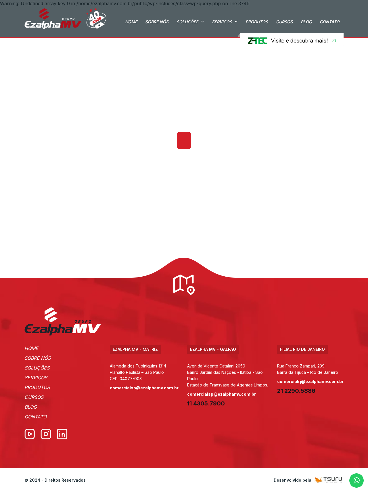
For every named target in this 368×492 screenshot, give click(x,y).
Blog (306, 21)
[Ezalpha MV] (65, 18)
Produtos (257, 21)
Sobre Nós (156, 21)
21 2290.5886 (296, 390)
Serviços (222, 21)
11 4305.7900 (206, 403)
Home (131, 21)
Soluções (187, 21)
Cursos (284, 21)
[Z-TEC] (290, 40)
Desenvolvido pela (292, 480)
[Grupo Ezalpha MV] (62, 321)
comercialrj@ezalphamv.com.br (310, 381)
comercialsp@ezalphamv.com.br (144, 387)
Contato (330, 21)
